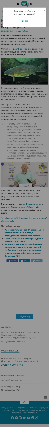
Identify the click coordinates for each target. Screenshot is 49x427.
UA (22, 21)
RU (26, 21)
